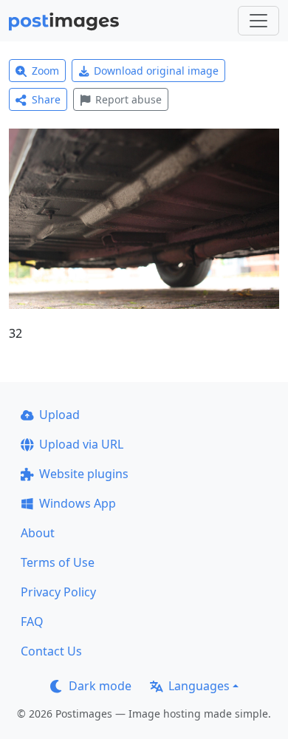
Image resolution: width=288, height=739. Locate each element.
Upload (59, 414)
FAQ (32, 621)
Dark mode (100, 686)
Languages (199, 686)
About (38, 533)
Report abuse (128, 99)
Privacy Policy (58, 592)
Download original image (156, 71)
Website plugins (83, 474)
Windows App (77, 503)
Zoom (45, 71)
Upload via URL (81, 444)
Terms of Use (58, 562)
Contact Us (51, 651)
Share (46, 99)
